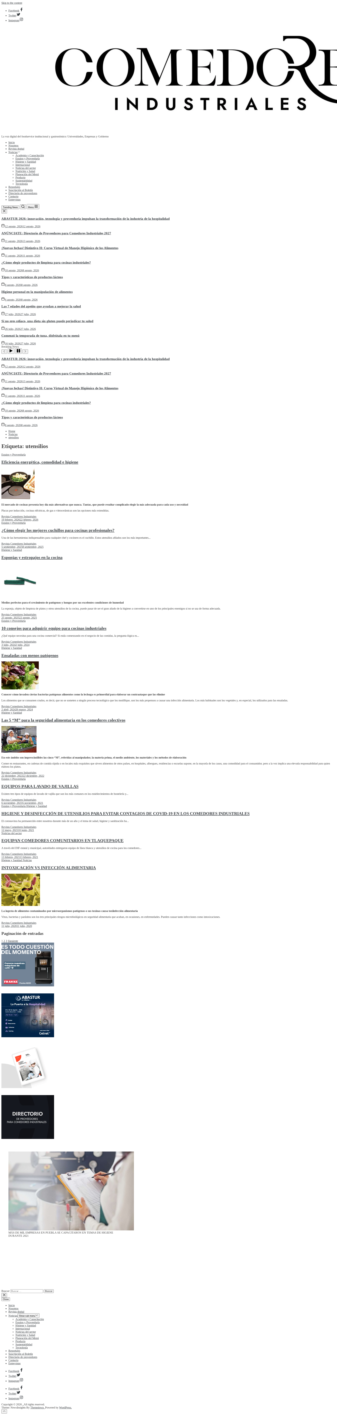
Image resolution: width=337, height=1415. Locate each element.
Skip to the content (11, 2)
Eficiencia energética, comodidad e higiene (39, 462)
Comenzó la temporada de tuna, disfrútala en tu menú (40, 335)
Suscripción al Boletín (20, 190)
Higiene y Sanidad (25, 161)
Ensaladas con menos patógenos (29, 655)
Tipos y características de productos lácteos (32, 277)
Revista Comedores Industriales (18, 516)
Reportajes (14, 186)
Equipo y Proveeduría (27, 158)
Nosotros (13, 145)
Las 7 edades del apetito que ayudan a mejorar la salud (41, 306)
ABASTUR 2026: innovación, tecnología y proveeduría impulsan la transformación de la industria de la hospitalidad (85, 219)
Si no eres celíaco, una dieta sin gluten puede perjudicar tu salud (47, 321)
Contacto (13, 196)
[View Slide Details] (71, 1229)
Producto (20, 177)
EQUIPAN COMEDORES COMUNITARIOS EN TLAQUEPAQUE (62, 840)
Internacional (22, 164)
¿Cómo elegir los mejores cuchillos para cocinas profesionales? (57, 530)
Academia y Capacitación (29, 155)
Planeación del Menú (27, 174)
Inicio (11, 142)
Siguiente (13, 940)
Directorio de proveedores (22, 193)
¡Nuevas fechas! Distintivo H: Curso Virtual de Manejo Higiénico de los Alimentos (59, 248)
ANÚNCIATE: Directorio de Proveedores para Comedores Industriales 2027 (56, 233)
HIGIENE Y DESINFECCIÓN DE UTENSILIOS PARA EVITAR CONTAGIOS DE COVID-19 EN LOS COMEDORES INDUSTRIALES (125, 813)
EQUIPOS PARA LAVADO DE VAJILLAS (39, 786)
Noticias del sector (25, 168)
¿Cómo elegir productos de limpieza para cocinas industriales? (46, 262)
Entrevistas (14, 199)
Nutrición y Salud (25, 171)
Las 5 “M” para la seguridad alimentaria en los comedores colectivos (63, 720)
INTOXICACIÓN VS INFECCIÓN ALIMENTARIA (48, 867)
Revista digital (16, 148)
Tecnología (21, 183)
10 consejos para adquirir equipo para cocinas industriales (53, 628)
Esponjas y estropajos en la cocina (31, 557)
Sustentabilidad (23, 180)
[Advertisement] (168, 1264)
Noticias (13, 152)
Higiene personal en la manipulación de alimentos (37, 292)
